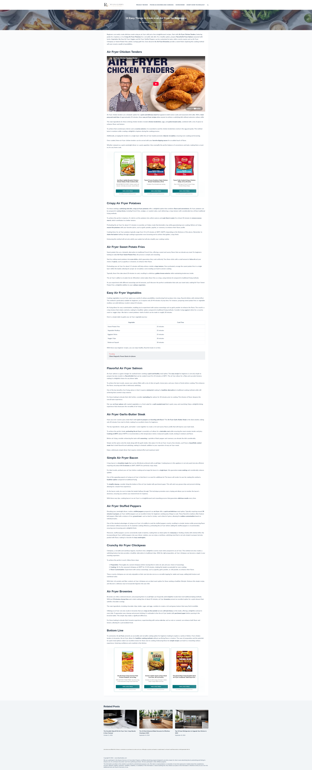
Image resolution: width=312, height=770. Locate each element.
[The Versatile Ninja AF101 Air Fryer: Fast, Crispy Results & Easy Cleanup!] (120, 719)
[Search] (207, 5)
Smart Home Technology (196, 5)
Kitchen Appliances (168, 22)
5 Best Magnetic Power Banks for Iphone (122, 356)
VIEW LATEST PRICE (128, 191)
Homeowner (180, 5)
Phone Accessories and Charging (162, 5)
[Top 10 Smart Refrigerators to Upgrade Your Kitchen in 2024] (191, 719)
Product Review (142, 5)
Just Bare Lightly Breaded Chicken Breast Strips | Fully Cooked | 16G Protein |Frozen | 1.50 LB (127, 182)
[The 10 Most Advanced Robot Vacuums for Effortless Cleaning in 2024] (156, 719)
